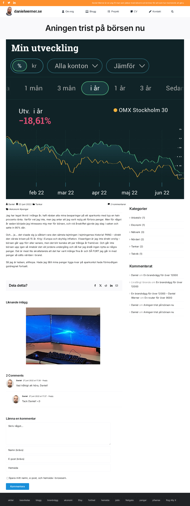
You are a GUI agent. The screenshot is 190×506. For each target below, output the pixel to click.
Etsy (80, 500)
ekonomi (15, 209)
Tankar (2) (137, 246)
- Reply (44, 380)
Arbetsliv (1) (138, 217)
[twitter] (9, 2)
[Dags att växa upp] (64, 335)
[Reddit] (106, 286)
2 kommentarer (118, 204)
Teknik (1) (136, 253)
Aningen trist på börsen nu (159, 304)
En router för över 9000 (158, 297)
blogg (38, 500)
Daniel (11, 204)
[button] (172, 11)
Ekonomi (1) (138, 224)
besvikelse (25, 500)
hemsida (105, 500)
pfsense (156, 500)
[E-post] (116, 286)
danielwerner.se (28, 11)
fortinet (91, 500)
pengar (24, 209)
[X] (100, 286)
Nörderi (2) (137, 239)
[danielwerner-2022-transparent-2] (9, 8)
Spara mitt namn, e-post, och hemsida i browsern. (38, 477)
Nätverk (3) (137, 232)
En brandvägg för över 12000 (161, 275)
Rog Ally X (171, 500)
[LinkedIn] (111, 286)
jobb (117, 500)
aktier (11, 500)
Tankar (38, 204)
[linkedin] (14, 2)
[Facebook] (95, 286)
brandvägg (52, 500)
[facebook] (3, 2)
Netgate (130, 500)
